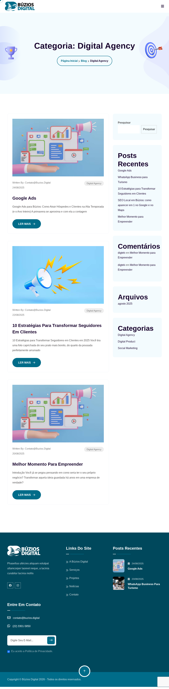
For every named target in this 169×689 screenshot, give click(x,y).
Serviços (74, 569)
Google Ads (24, 198)
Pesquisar (124, 122)
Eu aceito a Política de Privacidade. (32, 651)
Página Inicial (69, 60)
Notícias (74, 586)
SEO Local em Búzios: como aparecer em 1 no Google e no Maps (135, 205)
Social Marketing (127, 348)
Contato (74, 594)
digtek (121, 252)
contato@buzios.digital (38, 182)
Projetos (74, 578)
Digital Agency (94, 183)
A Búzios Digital (78, 561)
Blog (84, 60)
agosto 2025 (125, 303)
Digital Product (126, 341)
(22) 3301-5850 (22, 626)
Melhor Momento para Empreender (47, 464)
